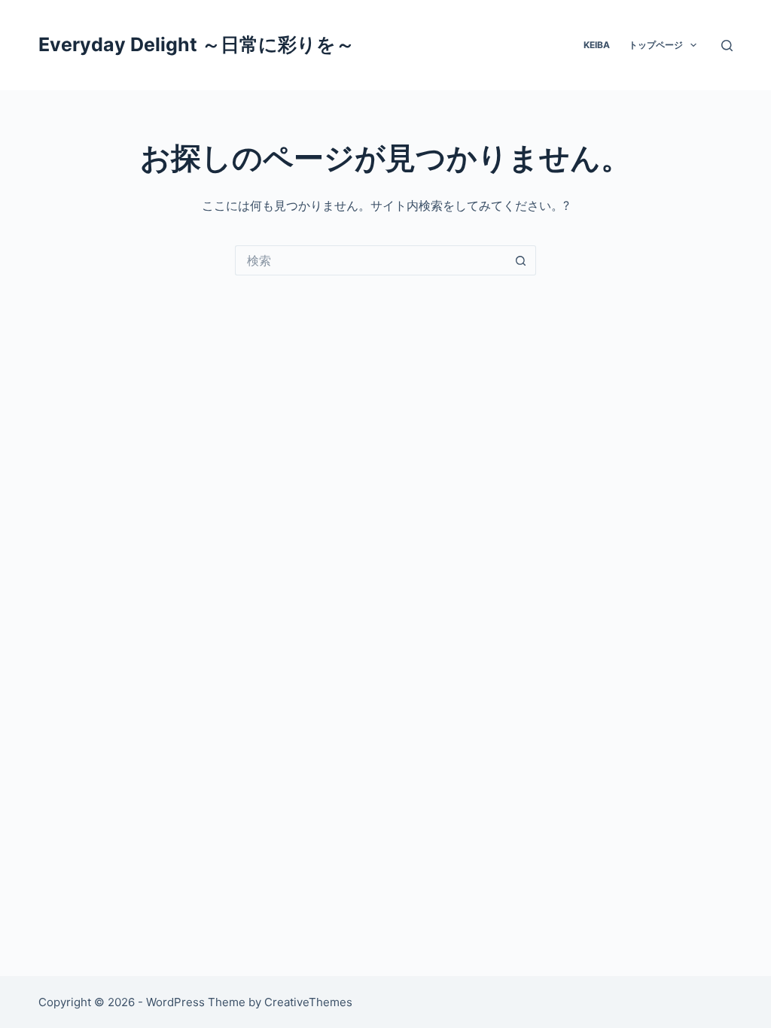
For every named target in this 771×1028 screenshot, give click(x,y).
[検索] (727, 45)
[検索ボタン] (521, 260)
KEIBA (597, 44)
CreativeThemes (308, 1002)
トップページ (656, 44)
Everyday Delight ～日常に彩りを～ (196, 44)
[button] (693, 45)
